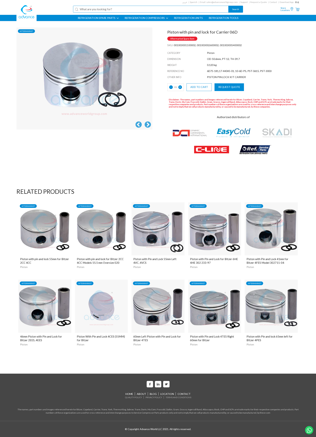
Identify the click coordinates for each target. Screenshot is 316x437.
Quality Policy (133, 397)
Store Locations (285, 9)
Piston (24, 267)
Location (167, 393)
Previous (138, 124)
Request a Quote (258, 2)
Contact (273, 2)
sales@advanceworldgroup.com (222, 2)
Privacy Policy (154, 397)
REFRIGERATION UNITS (188, 18)
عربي (184, 2)
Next (147, 124)
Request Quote (229, 86)
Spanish (193, 2)
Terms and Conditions (178, 397)
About (141, 393)
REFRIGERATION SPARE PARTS (97, 18)
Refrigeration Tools (223, 18)
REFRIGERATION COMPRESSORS (145, 18)
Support (244, 2)
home (129, 393)
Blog (153, 393)
